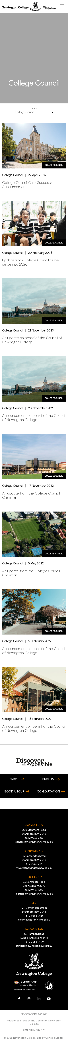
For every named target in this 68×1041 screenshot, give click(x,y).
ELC (34, 902)
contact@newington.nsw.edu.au (34, 841)
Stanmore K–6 (34, 850)
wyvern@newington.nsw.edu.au (34, 867)
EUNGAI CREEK (34, 928)
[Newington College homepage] (28, 6)
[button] (62, 6)
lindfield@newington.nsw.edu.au (34, 893)
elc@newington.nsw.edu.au (34, 919)
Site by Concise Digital (50, 1037)
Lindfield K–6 (34, 877)
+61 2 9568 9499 (34, 941)
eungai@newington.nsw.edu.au (34, 945)
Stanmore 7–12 (34, 825)
